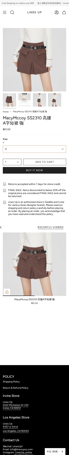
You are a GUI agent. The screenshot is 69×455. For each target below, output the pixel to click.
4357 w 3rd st (10, 426)
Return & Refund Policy (15, 387)
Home (6, 111)
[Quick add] (7, 292)
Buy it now (34, 170)
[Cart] (64, 12)
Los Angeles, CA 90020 (16, 430)
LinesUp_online (23, 452)
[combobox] (55, 451)
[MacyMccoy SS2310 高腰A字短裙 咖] (34, 264)
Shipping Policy (11, 381)
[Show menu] (4, 12)
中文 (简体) (52, 451)
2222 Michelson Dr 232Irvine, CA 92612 (15, 407)
